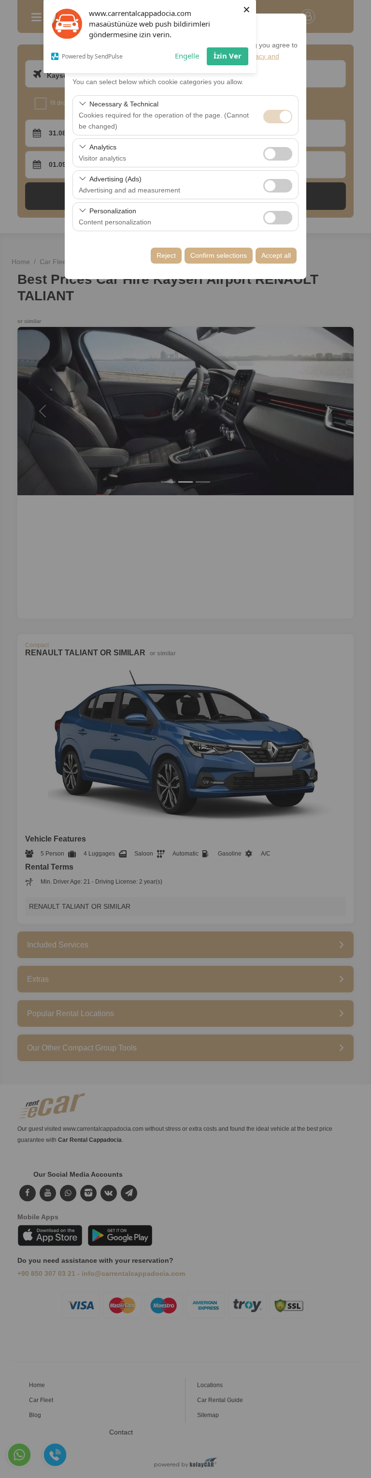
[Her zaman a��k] (277, 115)
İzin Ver (228, 55)
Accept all (276, 255)
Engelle (187, 55)
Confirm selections (218, 255)
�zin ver (277, 154)
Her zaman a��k (277, 116)
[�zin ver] (277, 153)
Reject (166, 255)
